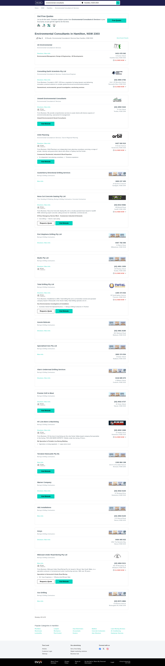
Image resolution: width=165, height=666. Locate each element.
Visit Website (46, 124)
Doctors (75, 633)
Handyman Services (117, 633)
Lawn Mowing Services (118, 628)
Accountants (76, 631)
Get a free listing (76, 648)
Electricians (38, 631)
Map (40, 38)
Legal (112, 662)
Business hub (75, 653)
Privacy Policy (67, 662)
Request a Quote (46, 223)
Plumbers (38, 628)
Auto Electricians (78, 628)
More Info (47, 53)
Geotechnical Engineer (69, 74)
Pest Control (57, 633)
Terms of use (77, 662)
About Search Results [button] (122, 38)
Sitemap (44, 653)
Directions (40, 53)
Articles (44, 648)
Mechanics (57, 631)
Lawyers (56, 628)
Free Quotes (116, 20)
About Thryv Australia (54, 662)
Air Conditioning (116, 631)
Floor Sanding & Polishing (45, 199)
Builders (94, 628)
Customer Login (47, 651)
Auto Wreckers (96, 633)
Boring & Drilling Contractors (46, 175)
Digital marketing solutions (79, 651)
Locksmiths (38, 633)
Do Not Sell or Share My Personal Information (95, 662)
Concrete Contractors (79, 199)
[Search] (118, 3)
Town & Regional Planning (70, 137)
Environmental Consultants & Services (49, 47)
